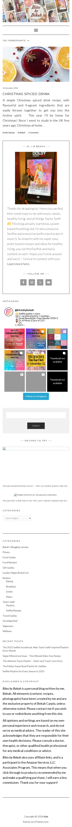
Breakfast (11, 586)
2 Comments (33, 132)
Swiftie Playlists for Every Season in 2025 (23, 671)
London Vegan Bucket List (16, 572)
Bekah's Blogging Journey (15, 547)
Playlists (10, 605)
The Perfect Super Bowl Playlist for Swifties (24, 666)
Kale (46, 816)
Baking (9, 581)
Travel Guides (10, 615)
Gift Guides (8, 567)
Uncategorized (10, 620)
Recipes (12, 132)
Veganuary (8, 626)
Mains (9, 596)
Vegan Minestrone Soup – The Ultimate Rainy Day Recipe (32, 656)
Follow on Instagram (36, 396)
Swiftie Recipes (13, 610)
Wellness (7, 631)
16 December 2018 (10, 88)
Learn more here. (18, 264)
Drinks (5, 132)
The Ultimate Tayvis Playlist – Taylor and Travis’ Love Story (33, 661)
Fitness (6, 552)
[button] (14, 338)
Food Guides (9, 557)
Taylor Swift (9, 602)
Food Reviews (10, 562)
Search (36, 426)
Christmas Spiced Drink (26, 94)
